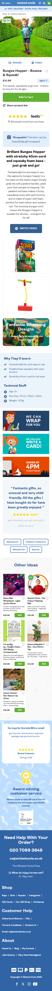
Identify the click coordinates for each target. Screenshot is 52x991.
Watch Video (28, 228)
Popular (22, 895)
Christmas (38, 902)
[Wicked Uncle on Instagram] (29, 984)
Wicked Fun (19, 549)
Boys (4, 895)
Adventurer (12, 542)
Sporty (35, 549)
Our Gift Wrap (23, 902)
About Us (6, 948)
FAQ (28, 918)
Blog (16, 948)
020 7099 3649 (26, 850)
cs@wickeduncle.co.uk (26, 858)
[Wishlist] (40, 3)
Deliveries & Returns (12, 918)
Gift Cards (7, 902)
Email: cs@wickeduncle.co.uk (16, 932)
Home (4, 14)
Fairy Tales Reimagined (29, 955)
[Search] (44, 3)
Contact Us (30, 925)
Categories (34, 895)
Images (17, 63)
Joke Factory (8, 955)
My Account (28, 948)
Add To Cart (26, 97)
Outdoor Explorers (18, 14)
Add (20, 615)
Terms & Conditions (11, 925)
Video (38, 63)
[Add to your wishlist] (47, 71)
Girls (12, 895)
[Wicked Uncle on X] (23, 984)
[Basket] (49, 3)
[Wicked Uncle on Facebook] (17, 984)
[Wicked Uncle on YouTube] (35, 984)
